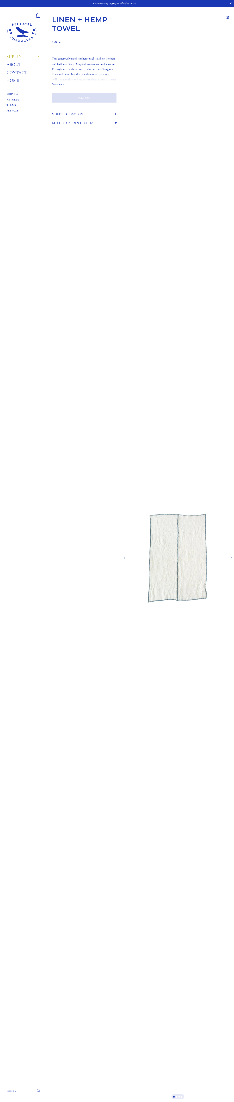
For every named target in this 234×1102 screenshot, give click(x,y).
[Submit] (38, 1090)
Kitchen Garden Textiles (72, 123)
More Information (67, 114)
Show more (58, 84)
